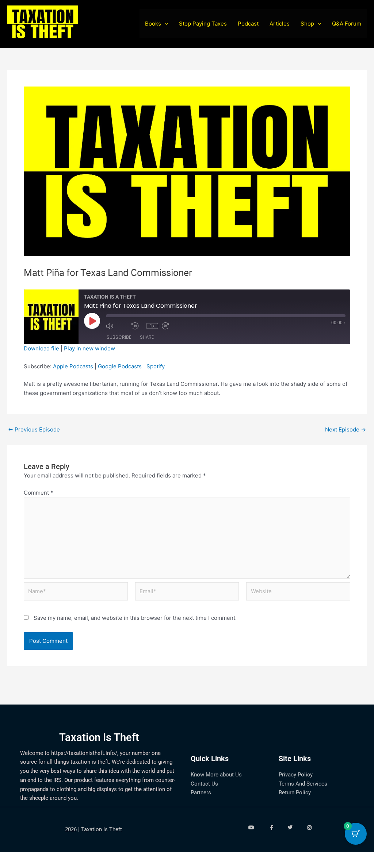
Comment (38, 492)
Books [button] (153, 23)
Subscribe (119, 337)
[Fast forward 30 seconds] (173, 326)
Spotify (155, 366)
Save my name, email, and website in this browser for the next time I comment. (135, 617)
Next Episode (345, 429)
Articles (280, 23)
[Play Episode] (92, 321)
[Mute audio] (117, 326)
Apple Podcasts (73, 366)
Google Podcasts (120, 366)
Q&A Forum (346, 23)
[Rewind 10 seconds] (136, 326)
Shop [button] (307, 23)
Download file (41, 348)
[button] (164, 23)
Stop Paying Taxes (203, 23)
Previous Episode (34, 429)
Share (147, 337)
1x (152, 326)
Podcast (248, 23)
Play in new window (89, 348)
